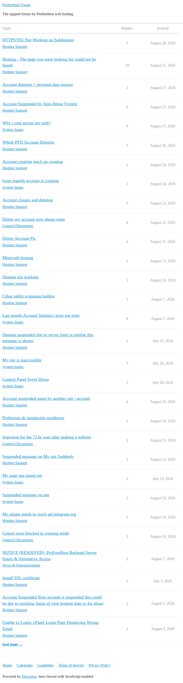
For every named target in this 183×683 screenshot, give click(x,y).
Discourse (29, 676)
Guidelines (45, 665)
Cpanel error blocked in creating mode (35, 533)
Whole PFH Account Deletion (28, 142)
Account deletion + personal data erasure (37, 84)
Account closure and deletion (27, 200)
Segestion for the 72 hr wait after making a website (46, 437)
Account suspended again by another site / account (46, 398)
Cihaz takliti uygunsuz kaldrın (28, 296)
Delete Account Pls (19, 238)
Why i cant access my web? (26, 122)
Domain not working (20, 277)
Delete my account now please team (33, 219)
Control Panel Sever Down (25, 379)
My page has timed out (22, 475)
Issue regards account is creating (30, 180)
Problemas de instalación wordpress (33, 417)
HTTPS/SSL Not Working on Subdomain (38, 39)
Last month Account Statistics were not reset (41, 315)
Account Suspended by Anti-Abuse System (39, 103)
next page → (12, 644)
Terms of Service (71, 665)
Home (7, 665)
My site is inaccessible (21, 360)
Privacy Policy (100, 665)
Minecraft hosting (17, 257)
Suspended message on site (25, 494)
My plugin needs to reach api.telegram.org (39, 514)
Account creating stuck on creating (32, 161)
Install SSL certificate (21, 577)
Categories (25, 665)
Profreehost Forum (16, 5)
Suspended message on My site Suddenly (38, 456)
